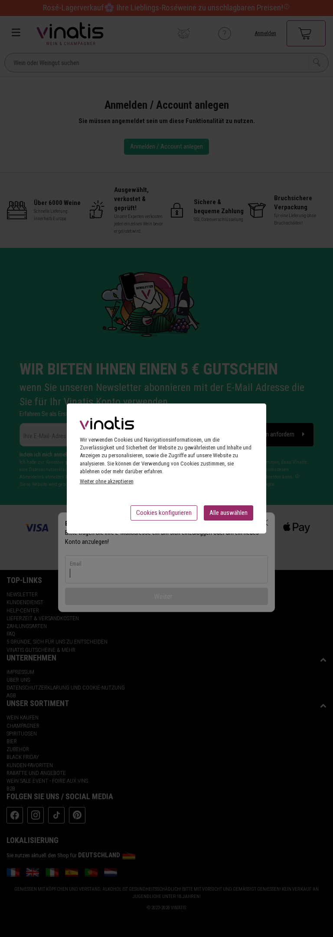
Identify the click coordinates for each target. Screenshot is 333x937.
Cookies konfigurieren (164, 513)
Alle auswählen (228, 513)
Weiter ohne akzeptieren (107, 481)
